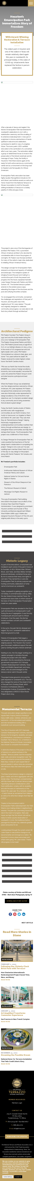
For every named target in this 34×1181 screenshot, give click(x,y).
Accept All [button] (18, 1176)
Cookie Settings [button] (7, 1176)
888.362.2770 (18, 1125)
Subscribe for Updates (17, 1136)
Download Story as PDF (17, 901)
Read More (5, 980)
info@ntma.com (19, 1128)
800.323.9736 (13, 1122)
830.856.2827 (23, 1122)
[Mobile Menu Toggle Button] (31, 3)
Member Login (17, 1103)
